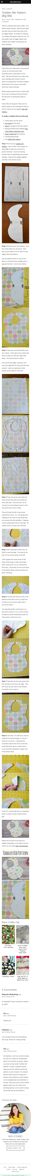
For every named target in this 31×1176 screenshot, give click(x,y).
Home (3, 9)
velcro (7, 126)
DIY (5, 1167)
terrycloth (8, 123)
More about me (14, 1148)
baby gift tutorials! (21, 846)
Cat (4, 19)
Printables (22, 1167)
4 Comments (5, 22)
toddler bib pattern (14, 139)
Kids (8, 1169)
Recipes (12, 1167)
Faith (14, 1169)
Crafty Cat (9, 9)
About (21, 1169)
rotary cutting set (11, 134)
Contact (15, 1171)
